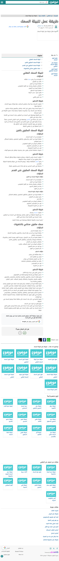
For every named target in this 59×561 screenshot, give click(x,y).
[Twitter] (54, 548)
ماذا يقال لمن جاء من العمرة (50, 536)
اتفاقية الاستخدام (6, 551)
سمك (29, 79)
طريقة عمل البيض (53, 514)
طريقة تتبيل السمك (54, 75)
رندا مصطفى (40, 26)
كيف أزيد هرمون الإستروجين (50, 517)
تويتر (40, 340)
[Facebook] (57, 548)
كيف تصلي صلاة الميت (52, 523)
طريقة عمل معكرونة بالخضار (50, 540)
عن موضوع (20, 548)
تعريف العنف (54, 510)
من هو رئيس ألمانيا (53, 520)
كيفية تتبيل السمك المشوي (53, 70)
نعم (25, 333)
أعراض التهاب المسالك (52, 530)
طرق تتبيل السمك (54, 59)
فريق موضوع (7, 555)
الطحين (28, 119)
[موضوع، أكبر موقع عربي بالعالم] (54, 2)
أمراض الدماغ (54, 533)
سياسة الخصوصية (19, 551)
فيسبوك (44, 340)
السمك (35, 212)
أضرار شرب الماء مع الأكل (51, 527)
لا (20, 333)
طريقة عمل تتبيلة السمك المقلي (53, 64)
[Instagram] (50, 548)
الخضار (37, 161)
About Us (21, 555)
